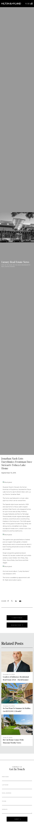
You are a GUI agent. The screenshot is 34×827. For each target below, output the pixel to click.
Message (4, 809)
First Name (5, 776)
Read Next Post (16, 625)
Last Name (5, 785)
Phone (4, 801)
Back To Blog (18, 617)
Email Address (6, 793)
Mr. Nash (5, 580)
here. (24, 500)
